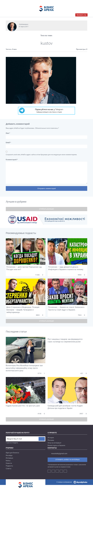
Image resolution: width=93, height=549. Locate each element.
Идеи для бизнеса (12, 453)
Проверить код (81, 15)
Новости (9, 463)
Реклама (51, 440)
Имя (8, 133)
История (51, 437)
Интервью (9, 458)
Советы (8, 468)
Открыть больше (46, 209)
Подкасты (9, 466)
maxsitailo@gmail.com (59, 453)
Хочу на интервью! (54, 443)
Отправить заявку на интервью (67, 459)
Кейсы (8, 460)
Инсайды (9, 455)
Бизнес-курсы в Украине (56, 445)
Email (8, 142)
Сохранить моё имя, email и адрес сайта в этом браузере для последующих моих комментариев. (41, 154)
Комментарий (12, 159)
